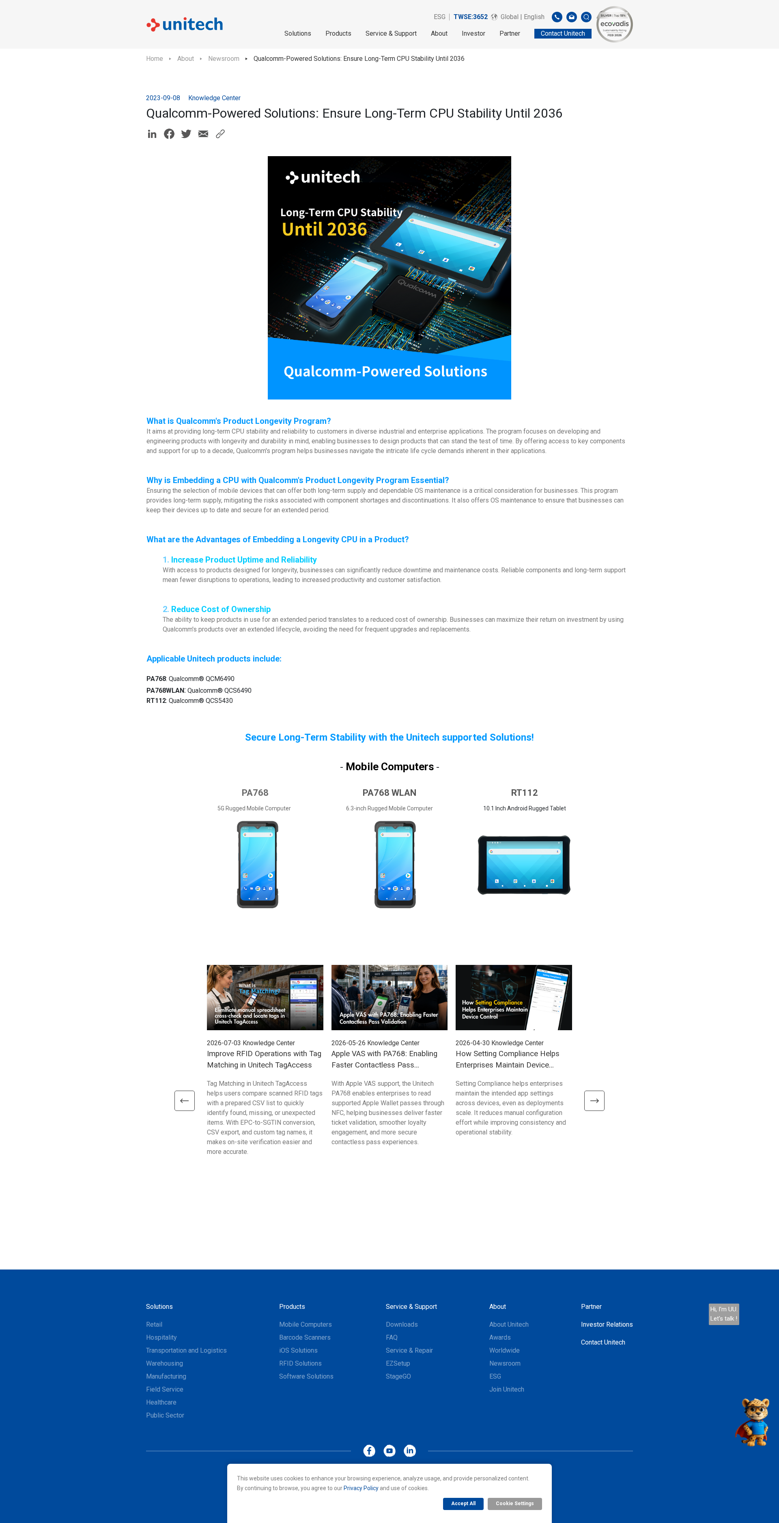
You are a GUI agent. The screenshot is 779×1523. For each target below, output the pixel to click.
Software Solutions (306, 1376)
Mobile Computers (305, 1324)
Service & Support (391, 33)
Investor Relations (607, 1324)
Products (338, 33)
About (439, 33)
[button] (184, 1101)
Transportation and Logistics (186, 1350)
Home (154, 58)
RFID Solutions (300, 1363)
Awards (500, 1337)
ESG (439, 17)
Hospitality (161, 1337)
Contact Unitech (603, 1342)
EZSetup (398, 1363)
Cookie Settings (515, 1503)
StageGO (398, 1376)
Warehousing (164, 1363)
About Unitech (509, 1324)
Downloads (402, 1324)
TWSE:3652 (471, 17)
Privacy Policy (361, 1488)
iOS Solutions (298, 1350)
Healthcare (161, 1402)
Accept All (463, 1503)
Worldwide (504, 1350)
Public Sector (165, 1415)
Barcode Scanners (305, 1337)
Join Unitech (506, 1389)
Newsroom (223, 58)
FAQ (392, 1337)
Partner (509, 33)
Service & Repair (409, 1350)
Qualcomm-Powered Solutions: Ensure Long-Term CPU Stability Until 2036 (359, 58)
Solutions (297, 33)
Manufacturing (166, 1376)
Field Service (164, 1389)
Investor (473, 33)
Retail (154, 1324)
